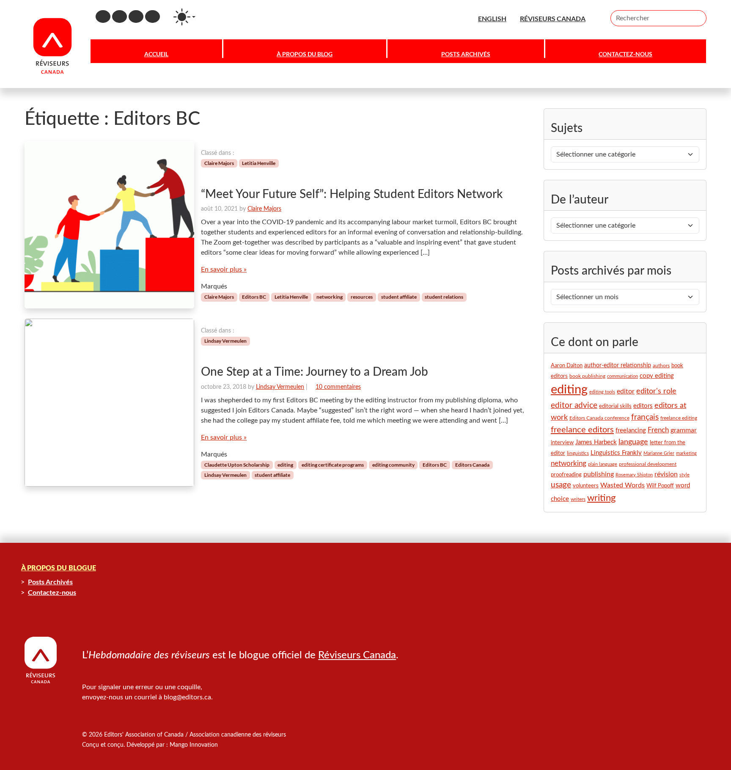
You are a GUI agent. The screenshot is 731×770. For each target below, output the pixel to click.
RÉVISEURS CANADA (552, 18)
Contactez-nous (625, 54)
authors (661, 365)
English (492, 18)
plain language (602, 464)
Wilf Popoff (660, 486)
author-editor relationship (617, 365)
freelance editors (582, 430)
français (645, 417)
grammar (684, 430)
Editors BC (254, 297)
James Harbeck (596, 442)
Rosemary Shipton (634, 475)
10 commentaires (338, 387)
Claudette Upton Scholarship (236, 465)
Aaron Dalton (567, 365)
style (684, 475)
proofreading (566, 474)
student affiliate (399, 297)
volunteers (586, 486)
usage (561, 485)
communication (622, 376)
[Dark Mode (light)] (184, 16)
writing (601, 498)
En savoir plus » (224, 269)
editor (626, 391)
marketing (686, 453)
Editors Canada (472, 465)
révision (666, 474)
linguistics (578, 453)
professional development (647, 464)
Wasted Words (622, 485)
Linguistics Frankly (616, 453)
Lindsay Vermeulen (225, 341)
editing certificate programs (333, 465)
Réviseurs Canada (357, 655)
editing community (393, 465)
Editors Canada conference (599, 418)
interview (562, 443)
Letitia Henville (258, 163)
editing (285, 465)
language (633, 442)
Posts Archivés (465, 54)
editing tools (602, 392)
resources (362, 297)
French (658, 430)
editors (643, 406)
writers (578, 499)
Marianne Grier (658, 453)
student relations (444, 297)
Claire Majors (219, 163)
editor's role (656, 391)
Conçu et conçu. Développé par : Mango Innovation (150, 745)
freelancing (631, 430)
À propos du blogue (58, 568)
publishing (598, 474)
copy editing (657, 376)
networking (329, 297)
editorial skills (615, 406)
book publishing (587, 376)
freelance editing (678, 418)
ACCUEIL (156, 54)
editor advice (574, 405)
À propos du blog (305, 54)
